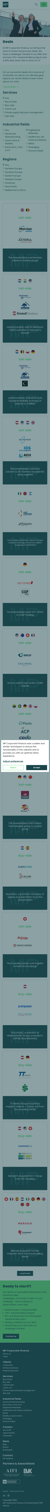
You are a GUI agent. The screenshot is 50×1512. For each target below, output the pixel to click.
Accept (36, 767)
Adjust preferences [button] (13, 761)
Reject (13, 767)
